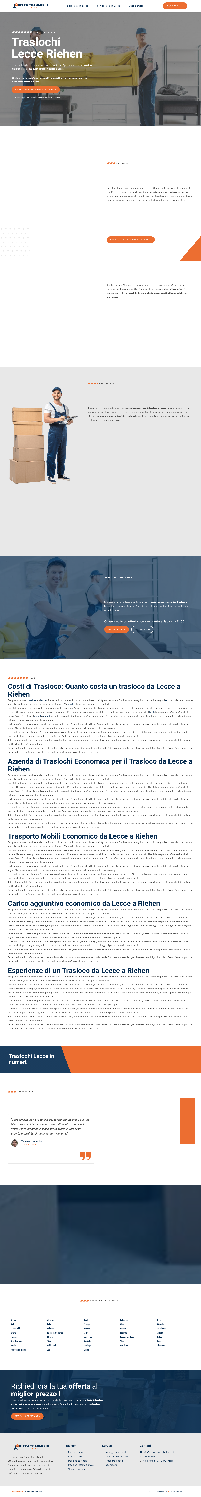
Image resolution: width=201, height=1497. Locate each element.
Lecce (43, 700)
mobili (37, 716)
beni (151, 712)
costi (167, 700)
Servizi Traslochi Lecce (108, 5)
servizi (71, 704)
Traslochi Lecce (16, 1491)
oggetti (46, 716)
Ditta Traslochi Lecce (77, 5)
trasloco (33, 700)
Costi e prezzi (136, 5)
